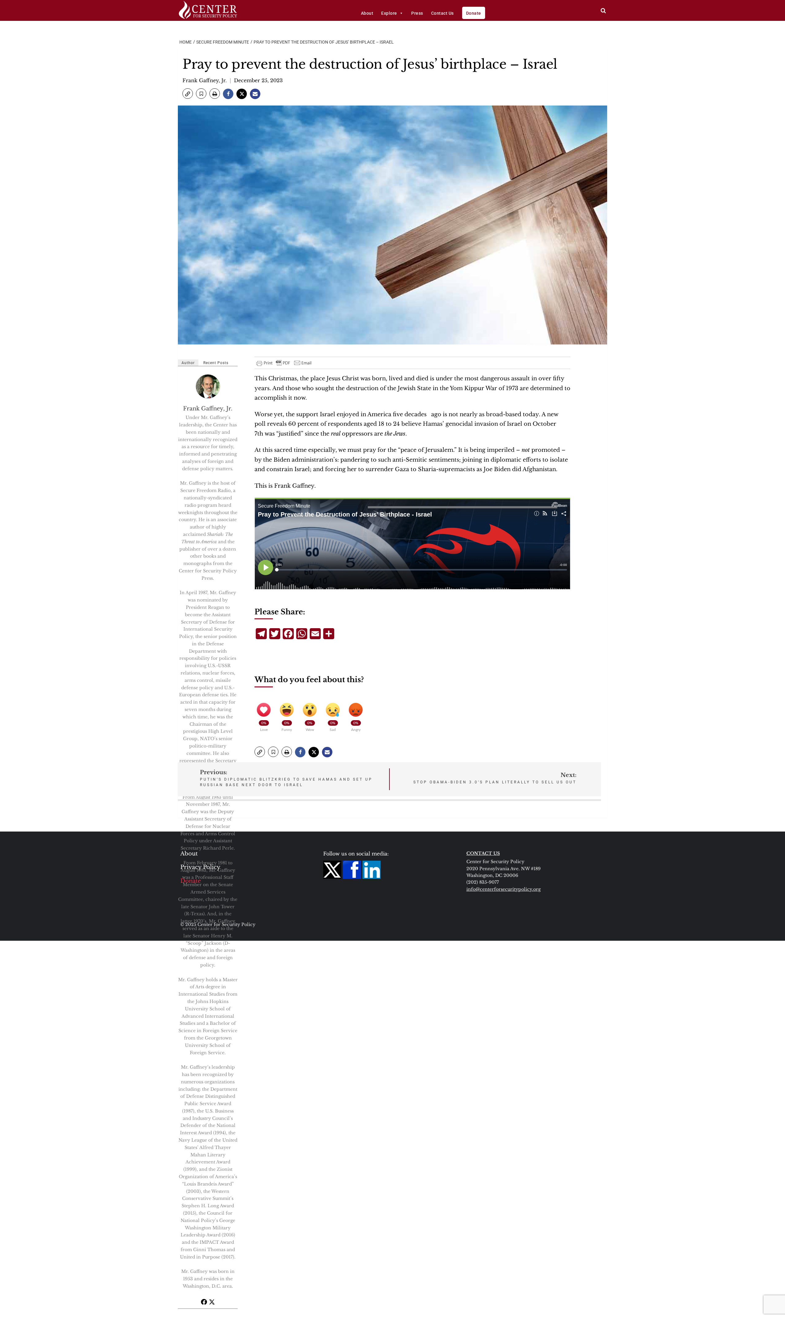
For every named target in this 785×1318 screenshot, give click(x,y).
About (367, 13)
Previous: (286, 778)
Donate (473, 13)
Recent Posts (215, 363)
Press (417, 13)
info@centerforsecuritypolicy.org (503, 889)
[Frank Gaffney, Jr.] (208, 386)
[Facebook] (204, 1301)
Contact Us (442, 13)
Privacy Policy (200, 867)
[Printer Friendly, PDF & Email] (284, 362)
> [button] (603, 10)
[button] (187, 93)
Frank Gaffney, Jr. (204, 80)
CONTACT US (483, 853)
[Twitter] (212, 1301)
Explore (389, 13)
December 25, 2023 (258, 80)
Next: (494, 778)
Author (188, 363)
